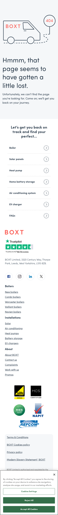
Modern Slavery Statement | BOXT (26, 459)
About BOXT (12, 355)
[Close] (54, 474)
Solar (8, 323)
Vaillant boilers (13, 307)
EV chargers (11, 343)
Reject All (29, 500)
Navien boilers (13, 312)
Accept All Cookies (28, 509)
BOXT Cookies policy (18, 444)
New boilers (11, 292)
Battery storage (13, 338)
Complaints (11, 365)
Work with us (12, 369)
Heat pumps (12, 333)
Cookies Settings (29, 491)
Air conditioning (14, 328)
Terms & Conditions (17, 437)
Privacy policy (14, 452)
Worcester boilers (14, 302)
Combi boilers (13, 297)
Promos (9, 374)
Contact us (11, 360)
